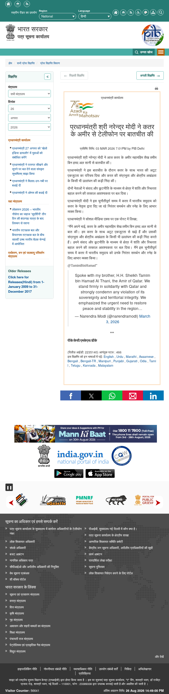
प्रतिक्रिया (85, 673)
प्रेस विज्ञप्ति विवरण (49, 63)
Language (84, 10)
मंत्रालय (12, 87)
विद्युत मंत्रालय (18, 651)
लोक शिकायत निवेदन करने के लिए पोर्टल (111, 573)
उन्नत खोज (145, 52)
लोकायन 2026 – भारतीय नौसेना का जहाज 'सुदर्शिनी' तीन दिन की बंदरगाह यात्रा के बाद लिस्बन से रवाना (29, 216)
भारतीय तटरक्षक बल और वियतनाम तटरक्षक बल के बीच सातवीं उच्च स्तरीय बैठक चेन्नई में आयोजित (29, 237)
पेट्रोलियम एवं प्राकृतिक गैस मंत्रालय (30, 644)
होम (10, 63)
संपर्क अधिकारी (18, 547)
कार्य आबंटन (95, 554)
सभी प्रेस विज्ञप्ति (26, 63)
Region (43, 10)
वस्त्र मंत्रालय (18, 600)
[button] (138, 11)
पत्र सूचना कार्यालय (33, 36)
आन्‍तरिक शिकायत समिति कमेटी (106, 541)
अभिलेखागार (144, 669)
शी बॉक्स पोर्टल (18, 579)
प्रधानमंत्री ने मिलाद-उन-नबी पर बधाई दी (30, 183)
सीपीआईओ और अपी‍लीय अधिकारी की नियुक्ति (34, 566)
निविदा (128, 669)
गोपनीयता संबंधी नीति (55, 669)
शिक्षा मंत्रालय (17, 632)
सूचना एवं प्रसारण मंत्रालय (24, 594)
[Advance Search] (160, 11)
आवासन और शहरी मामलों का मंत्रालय (30, 625)
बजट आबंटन (17, 554)
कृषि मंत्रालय (17, 613)
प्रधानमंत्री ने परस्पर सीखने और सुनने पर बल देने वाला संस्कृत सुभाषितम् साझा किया (30, 169)
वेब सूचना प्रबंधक (19, 573)
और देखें (159, 656)
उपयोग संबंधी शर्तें (108, 669)
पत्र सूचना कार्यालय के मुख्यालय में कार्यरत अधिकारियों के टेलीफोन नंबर (46, 531)
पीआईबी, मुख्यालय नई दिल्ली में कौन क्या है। (113, 528)
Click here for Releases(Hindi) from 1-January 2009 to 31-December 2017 (26, 284)
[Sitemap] (153, 11)
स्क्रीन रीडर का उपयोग (24, 12)
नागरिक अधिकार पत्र (21, 560)
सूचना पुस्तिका (97, 566)
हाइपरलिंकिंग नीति (27, 669)
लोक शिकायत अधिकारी (22, 541)
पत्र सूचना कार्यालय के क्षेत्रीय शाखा (109, 535)
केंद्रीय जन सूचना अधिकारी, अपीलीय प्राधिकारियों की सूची (121, 547)
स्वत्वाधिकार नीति (82, 669)
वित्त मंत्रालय (17, 607)
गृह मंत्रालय (16, 619)
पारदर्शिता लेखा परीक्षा (100, 560)
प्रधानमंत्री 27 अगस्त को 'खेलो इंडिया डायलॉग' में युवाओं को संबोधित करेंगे (29, 152)
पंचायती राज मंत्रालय (21, 638)
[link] (85, 433)
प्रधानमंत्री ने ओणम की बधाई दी (29, 192)
